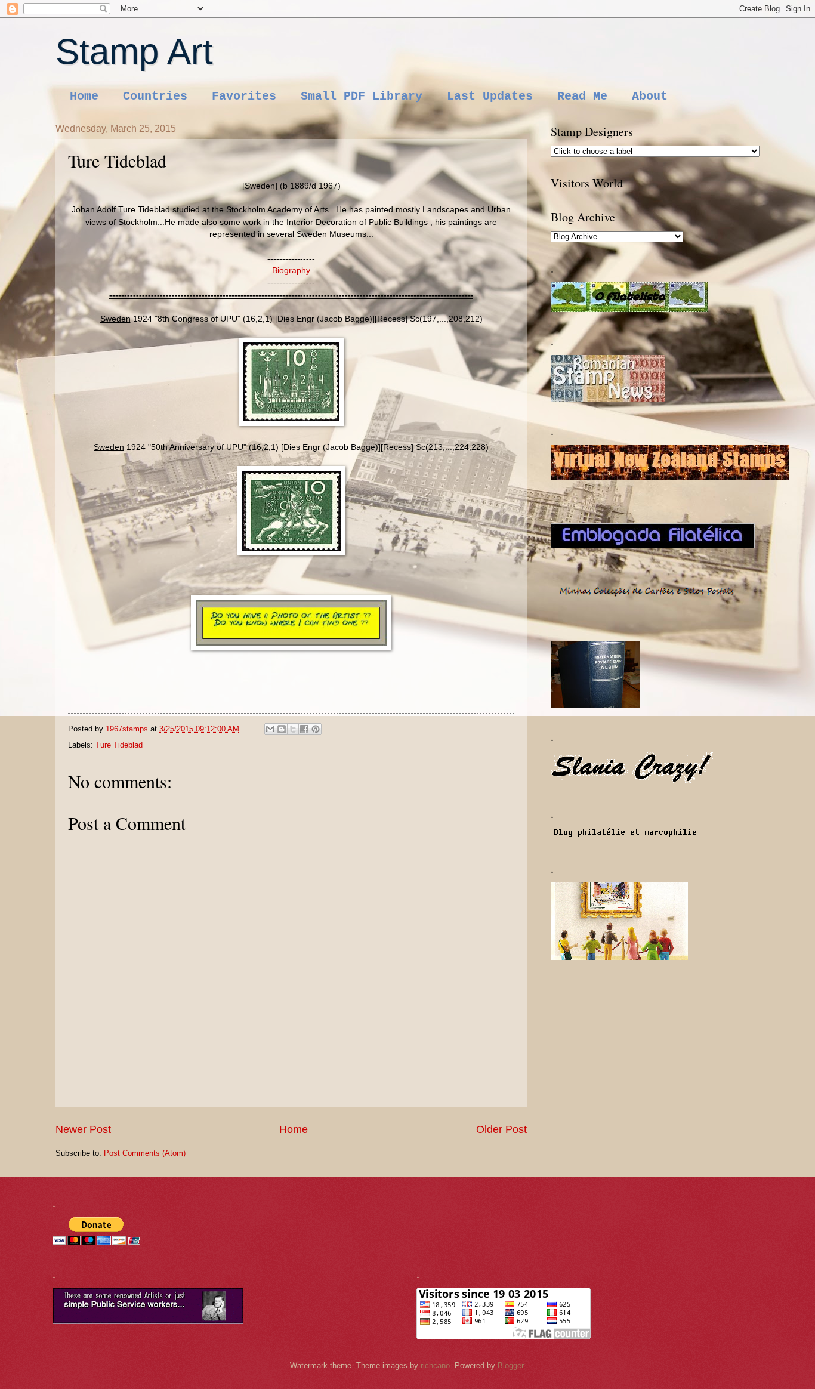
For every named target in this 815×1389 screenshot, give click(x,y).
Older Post (501, 1129)
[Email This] (270, 729)
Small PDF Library (361, 96)
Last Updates (490, 96)
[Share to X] (293, 729)
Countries (155, 96)
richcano (435, 1365)
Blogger (510, 1365)
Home (84, 96)
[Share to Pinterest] (316, 729)
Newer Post (83, 1129)
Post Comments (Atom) (145, 1153)
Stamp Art (134, 52)
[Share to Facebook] (304, 729)
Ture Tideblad (119, 744)
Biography (291, 270)
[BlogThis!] (282, 729)
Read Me (582, 96)
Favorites (244, 96)
